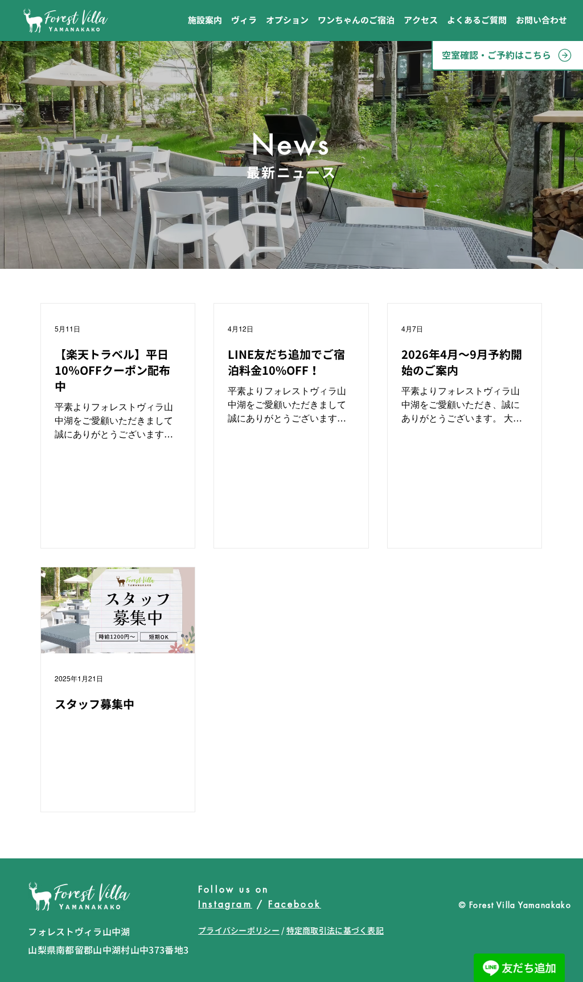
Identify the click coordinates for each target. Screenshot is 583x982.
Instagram (225, 904)
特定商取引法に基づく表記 (335, 930)
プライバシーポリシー (239, 930)
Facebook (294, 904)
